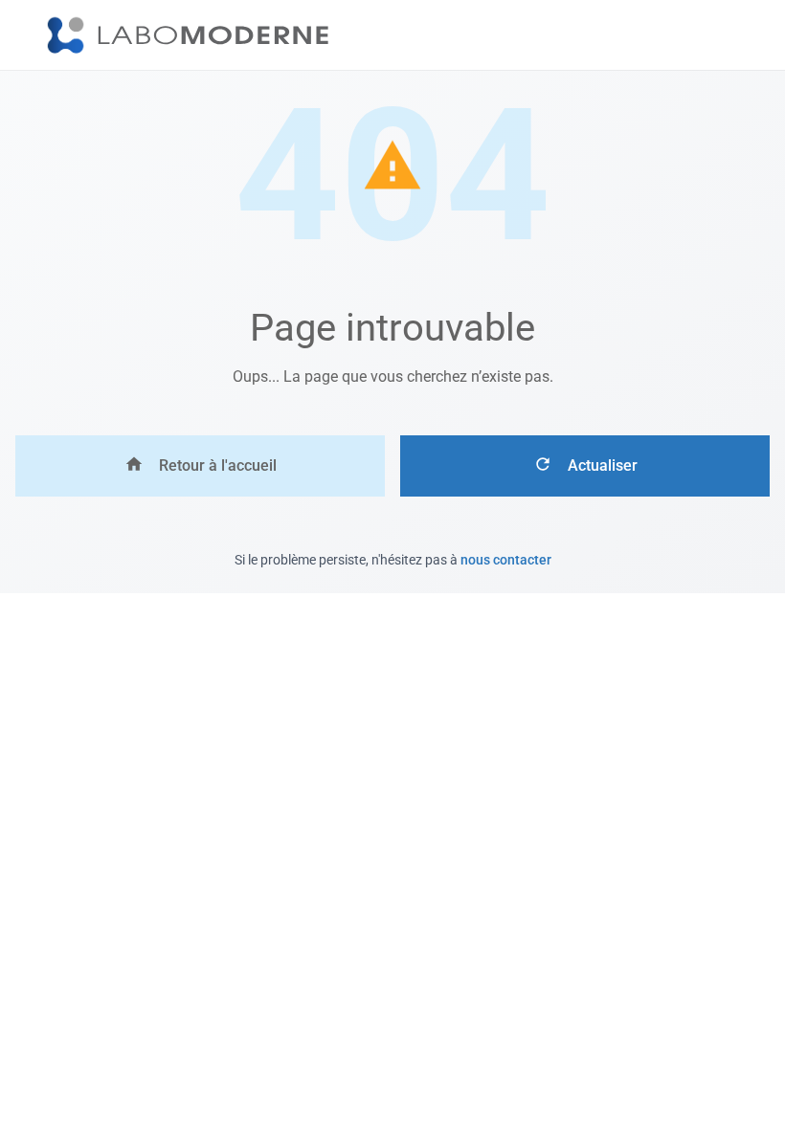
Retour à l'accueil (218, 465)
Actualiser (603, 465)
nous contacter (505, 559)
